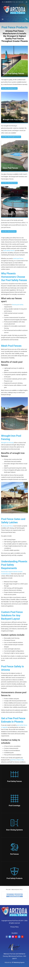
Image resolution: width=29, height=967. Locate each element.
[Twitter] (9, 936)
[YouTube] (16, 936)
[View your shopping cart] (27, 19)
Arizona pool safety (17, 304)
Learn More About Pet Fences (9, 231)
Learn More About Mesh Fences (9, 88)
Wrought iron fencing (7, 442)
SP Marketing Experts (18, 962)
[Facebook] (6, 936)
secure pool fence (7, 526)
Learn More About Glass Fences (9, 182)
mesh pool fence (18, 258)
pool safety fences (9, 250)
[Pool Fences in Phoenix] (14, 912)
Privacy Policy (14, 927)
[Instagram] (13, 936)
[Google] (19, 936)
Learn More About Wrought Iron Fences (11, 136)
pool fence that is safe (17, 760)
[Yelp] (22, 936)
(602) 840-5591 (8, 1)
